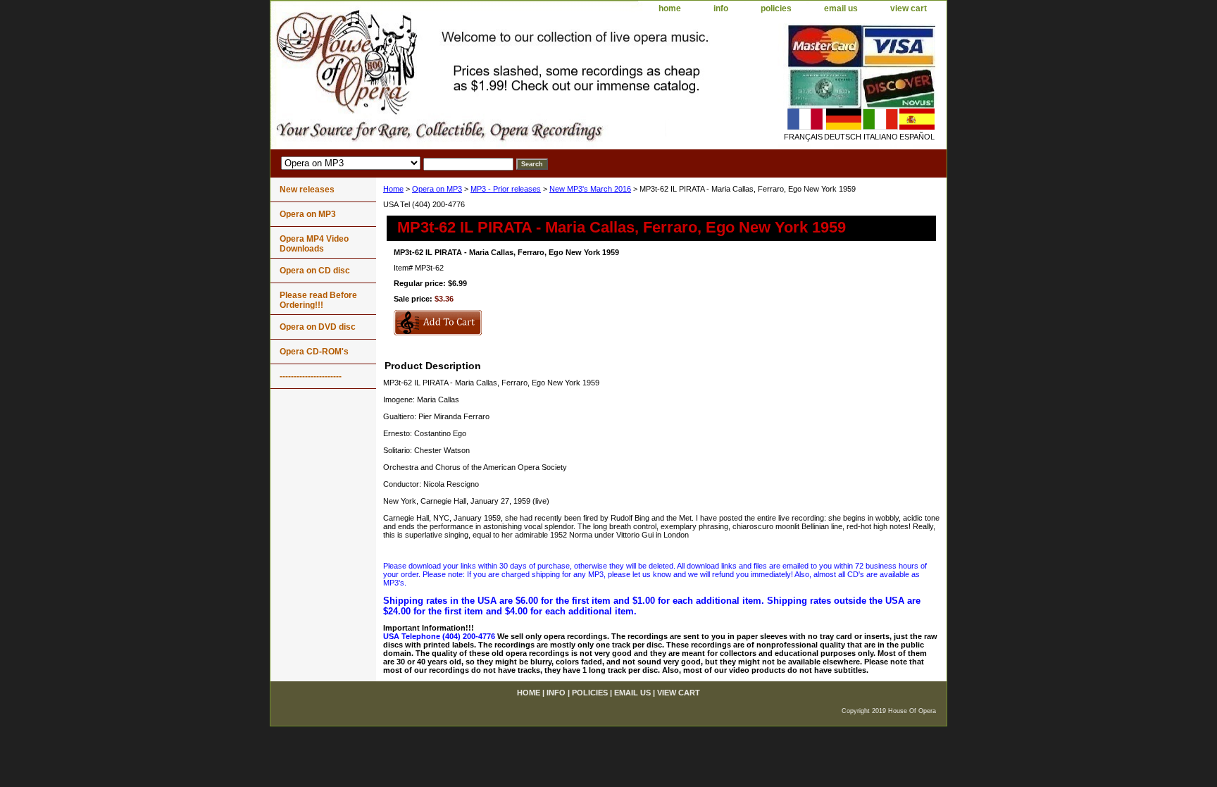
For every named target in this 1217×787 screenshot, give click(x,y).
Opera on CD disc (315, 270)
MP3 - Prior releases (505, 189)
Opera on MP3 (437, 189)
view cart (908, 8)
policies (776, 8)
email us (841, 8)
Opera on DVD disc (318, 327)
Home (393, 189)
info (720, 8)
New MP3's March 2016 (590, 189)
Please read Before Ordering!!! (318, 300)
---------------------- (311, 376)
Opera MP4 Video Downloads (314, 244)
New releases (307, 189)
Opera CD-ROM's (314, 352)
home (670, 8)
